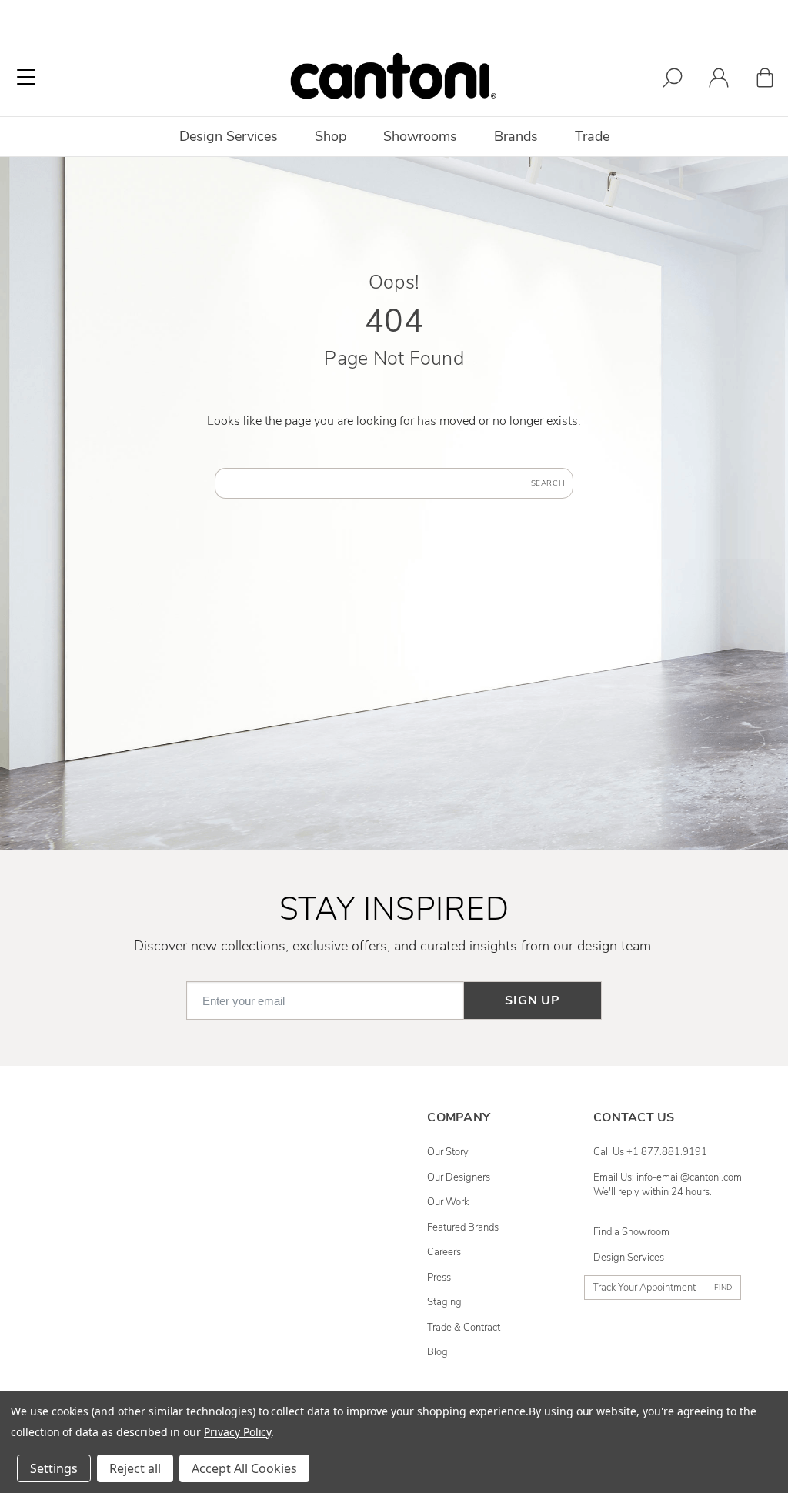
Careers (444, 1252)
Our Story (448, 1152)
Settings (54, 1468)
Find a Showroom (631, 1232)
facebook (281, 1152)
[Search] (672, 80)
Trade (592, 136)
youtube (278, 1252)
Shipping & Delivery (89, 1202)
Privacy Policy (237, 1432)
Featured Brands (463, 1227)
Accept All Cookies (244, 1468)
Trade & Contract (463, 1327)
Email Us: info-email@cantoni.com (667, 1177)
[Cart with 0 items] (765, 80)
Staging (444, 1302)
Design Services (628, 1257)
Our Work (448, 1202)
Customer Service (84, 1177)
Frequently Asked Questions (107, 1152)
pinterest (280, 1227)
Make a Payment (82, 1277)
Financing (67, 1302)
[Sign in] (719, 80)
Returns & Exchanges (93, 1227)
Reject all (135, 1468)
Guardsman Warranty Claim (106, 1252)
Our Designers (458, 1177)
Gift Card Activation (88, 1327)
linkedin (279, 1202)
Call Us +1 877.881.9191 (650, 1152)
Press (439, 1277)
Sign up (532, 1000)
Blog (437, 1352)
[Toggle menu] (26, 77)
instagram (283, 1177)
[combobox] (369, 483)
